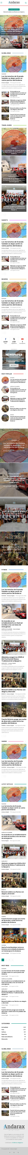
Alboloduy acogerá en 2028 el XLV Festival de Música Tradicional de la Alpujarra (18, 101)
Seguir (14, 338)
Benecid (12, 406)
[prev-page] (3, 215)
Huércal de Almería (13, 176)
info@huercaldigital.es (17, 1142)
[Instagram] (13, 1152)
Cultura (4, 945)
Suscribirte (22, 338)
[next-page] (5, 215)
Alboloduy (14, 204)
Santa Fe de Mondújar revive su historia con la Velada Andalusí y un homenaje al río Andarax (13, 949)
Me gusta (5, 338)
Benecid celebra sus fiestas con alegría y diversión (18, 108)
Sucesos (3, 24)
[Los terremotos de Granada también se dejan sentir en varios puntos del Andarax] (14, 25)
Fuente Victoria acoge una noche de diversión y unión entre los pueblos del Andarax (17, 117)
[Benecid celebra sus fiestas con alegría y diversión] (5, 109)
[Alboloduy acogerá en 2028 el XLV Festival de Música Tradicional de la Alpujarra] (5, 102)
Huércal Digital (16, 629)
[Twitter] (18, 1152)
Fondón (12, 414)
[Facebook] (9, 1152)
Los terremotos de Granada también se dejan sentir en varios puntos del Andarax (12, 78)
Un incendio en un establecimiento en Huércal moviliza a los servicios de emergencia (18, 93)
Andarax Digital (5, 82)
